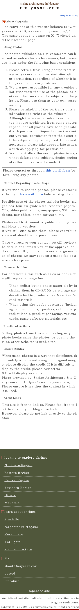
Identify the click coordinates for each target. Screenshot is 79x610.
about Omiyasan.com (21, 566)
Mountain (12, 502)
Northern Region (18, 465)
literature (12, 581)
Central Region (16, 480)
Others (10, 495)
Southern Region (17, 487)
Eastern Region (16, 472)
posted (9, 573)
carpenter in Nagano (21, 527)
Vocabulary (13, 534)
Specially (11, 519)
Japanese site (39, 591)
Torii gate (12, 542)
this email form (58, 170)
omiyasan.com (68, 15)
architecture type (18, 549)
